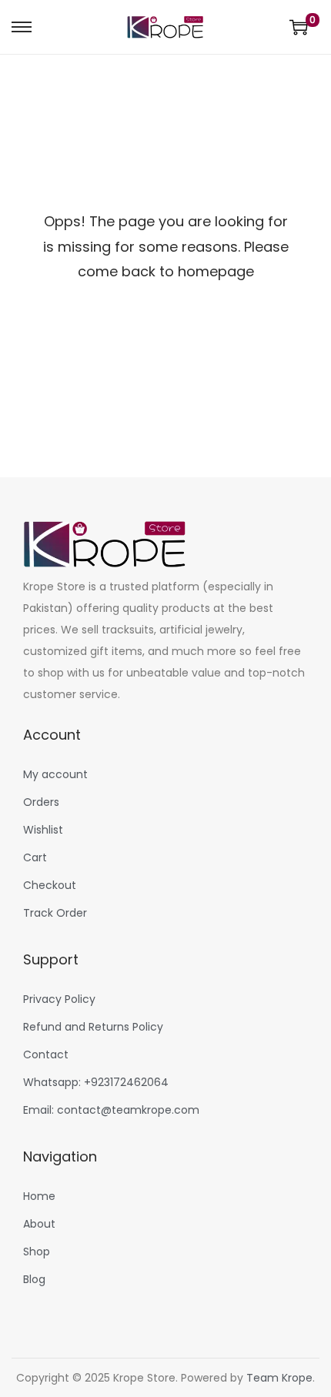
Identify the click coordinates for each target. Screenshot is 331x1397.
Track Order (55, 913)
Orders (41, 802)
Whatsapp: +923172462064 (96, 1082)
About (39, 1224)
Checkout (49, 885)
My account (55, 774)
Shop (36, 1251)
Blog (34, 1279)
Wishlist (43, 829)
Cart (35, 857)
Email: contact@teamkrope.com (111, 1110)
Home (39, 1196)
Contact (46, 1054)
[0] (298, 27)
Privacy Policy (59, 999)
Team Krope (279, 1377)
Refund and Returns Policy (93, 1026)
